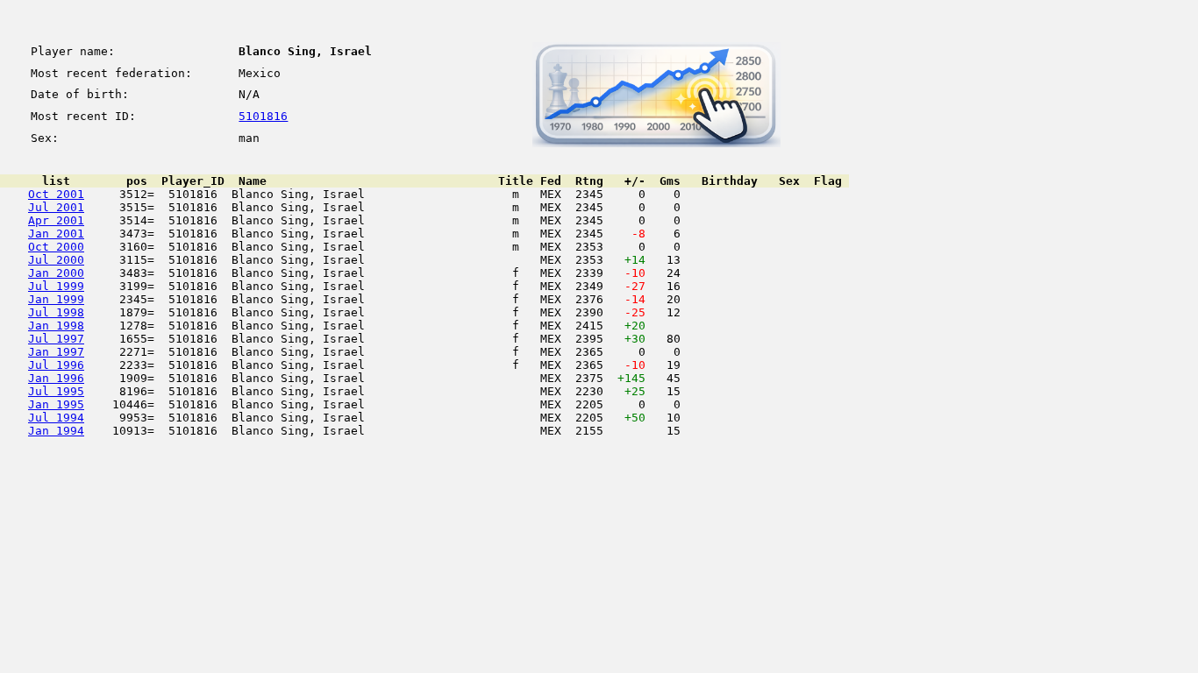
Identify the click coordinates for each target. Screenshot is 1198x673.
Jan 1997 (56, 351)
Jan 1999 (56, 299)
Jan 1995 (56, 404)
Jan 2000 (56, 273)
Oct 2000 (56, 246)
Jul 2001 (56, 207)
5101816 (263, 116)
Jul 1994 (56, 417)
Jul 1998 (56, 312)
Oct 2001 (56, 194)
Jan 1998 (56, 325)
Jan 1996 (56, 378)
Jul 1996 (56, 365)
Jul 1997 (56, 338)
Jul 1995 (56, 391)
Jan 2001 (56, 233)
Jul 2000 (56, 259)
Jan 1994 (56, 430)
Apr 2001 (56, 220)
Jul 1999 (56, 286)
